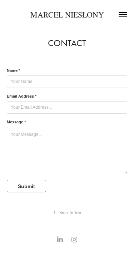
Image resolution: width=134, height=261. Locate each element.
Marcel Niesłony (67, 14)
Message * (16, 122)
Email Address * (21, 96)
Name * (13, 70)
